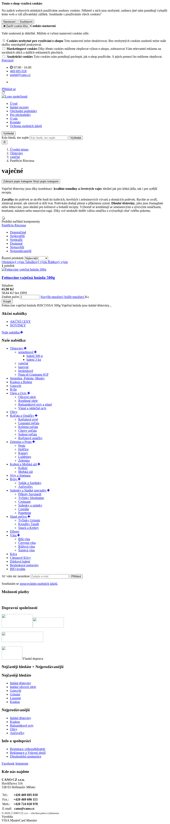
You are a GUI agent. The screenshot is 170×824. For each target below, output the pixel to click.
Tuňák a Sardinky (29, 483)
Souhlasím (26, 21)
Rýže (13, 389)
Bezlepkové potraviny (24, 565)
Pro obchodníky (20, 114)
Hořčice (23, 449)
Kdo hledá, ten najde (15, 137)
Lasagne (15, 698)
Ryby (14, 479)
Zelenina (24, 460)
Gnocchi (15, 385)
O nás (14, 118)
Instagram (21, 763)
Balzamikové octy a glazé (35, 404)
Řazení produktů (13, 258)
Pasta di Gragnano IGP (33, 374)
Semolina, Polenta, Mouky (27, 378)
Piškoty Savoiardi (29, 494)
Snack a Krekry (28, 528)
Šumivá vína (26, 550)
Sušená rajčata (27, 434)
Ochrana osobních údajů (26, 126)
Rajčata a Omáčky (22, 415)
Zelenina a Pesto (21, 442)
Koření (22, 468)
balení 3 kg (34, 359)
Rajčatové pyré (28, 419)
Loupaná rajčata (28, 423)
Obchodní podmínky (23, 111)
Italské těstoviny (20, 683)
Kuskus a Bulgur (21, 382)
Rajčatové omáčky (30, 438)
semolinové (26, 352)
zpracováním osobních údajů (38, 583)
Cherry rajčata (27, 430)
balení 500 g (35, 356)
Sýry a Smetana (20, 475)
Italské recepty (19, 107)
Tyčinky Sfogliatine (31, 498)
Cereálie (23, 509)
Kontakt (15, 122)
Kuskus (15, 702)
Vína (13, 535)
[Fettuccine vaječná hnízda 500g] (24, 269)
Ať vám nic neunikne (16, 576)
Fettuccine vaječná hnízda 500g (28, 277)
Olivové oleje (27, 397)
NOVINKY (18, 325)
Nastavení (9, 21)
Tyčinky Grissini (29, 520)
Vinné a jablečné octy (32, 408)
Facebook (8, 763)
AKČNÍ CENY (20, 321)
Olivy (13, 412)
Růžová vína (26, 546)
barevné (23, 367)
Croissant (24, 501)
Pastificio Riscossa (14, 225)
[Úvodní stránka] (14, 96)
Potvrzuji (7, 60)
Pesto (21, 445)
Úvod (13, 103)
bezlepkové (25, 371)
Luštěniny (24, 457)
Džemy (14, 531)
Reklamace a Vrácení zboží (28, 752)
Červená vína (27, 542)
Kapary (23, 453)
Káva (13, 554)
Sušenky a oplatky (30, 505)
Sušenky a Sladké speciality (28, 490)
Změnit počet (10, 297)
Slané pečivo (19, 516)
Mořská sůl (25, 471)
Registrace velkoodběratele (27, 749)
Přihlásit (76, 576)
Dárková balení (20, 561)
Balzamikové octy (22, 725)
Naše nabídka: (11, 332)
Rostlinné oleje (28, 400)
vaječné (23, 363)
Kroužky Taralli (28, 524)
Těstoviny (17, 348)
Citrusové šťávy (20, 557)
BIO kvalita (17, 569)
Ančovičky (25, 486)
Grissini (15, 694)
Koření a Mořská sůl (24, 464)
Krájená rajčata (28, 427)
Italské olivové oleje (23, 687)
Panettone (24, 513)
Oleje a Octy (18, 393)
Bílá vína (24, 539)
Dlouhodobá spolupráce (25, 756)
